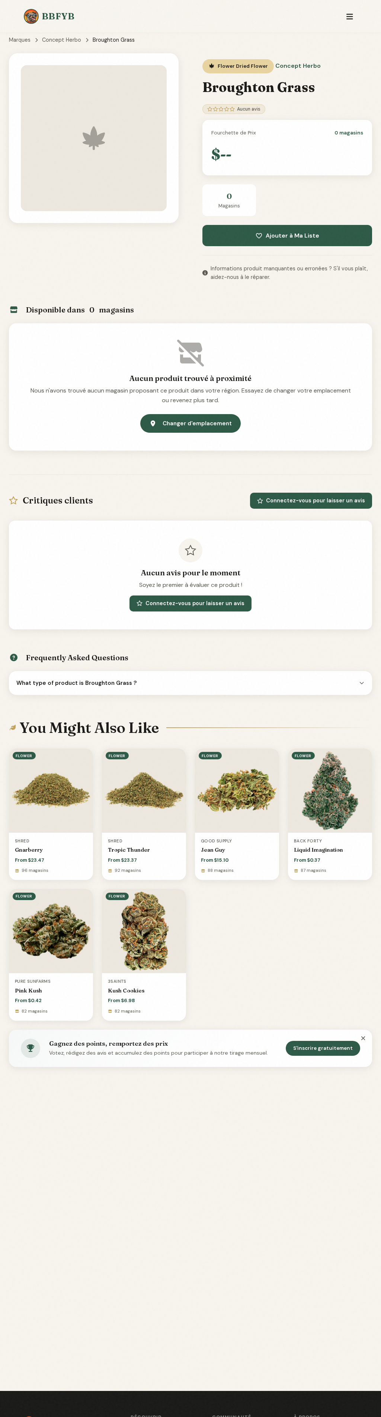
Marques (20, 39)
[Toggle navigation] (349, 16)
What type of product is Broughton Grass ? (76, 683)
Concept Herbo (61, 39)
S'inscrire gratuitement (323, 1048)
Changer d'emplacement (197, 423)
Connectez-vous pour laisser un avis (315, 500)
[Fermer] (363, 1038)
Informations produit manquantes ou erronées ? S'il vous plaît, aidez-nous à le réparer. (289, 272)
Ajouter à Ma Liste (292, 235)
